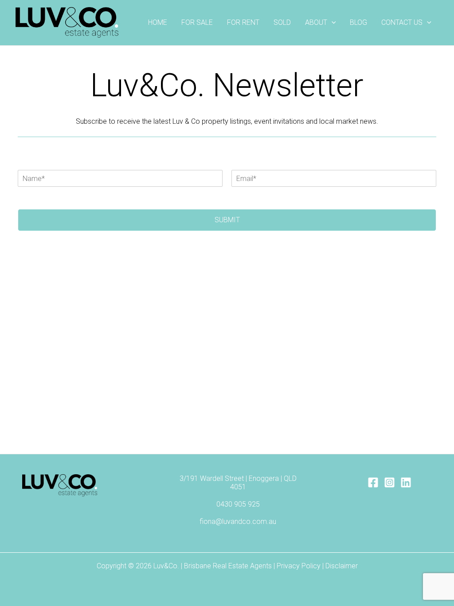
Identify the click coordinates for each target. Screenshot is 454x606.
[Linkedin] (405, 482)
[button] (331, 23)
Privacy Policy (299, 566)
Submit (227, 220)
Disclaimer (341, 566)
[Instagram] (389, 482)
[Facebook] (373, 482)
